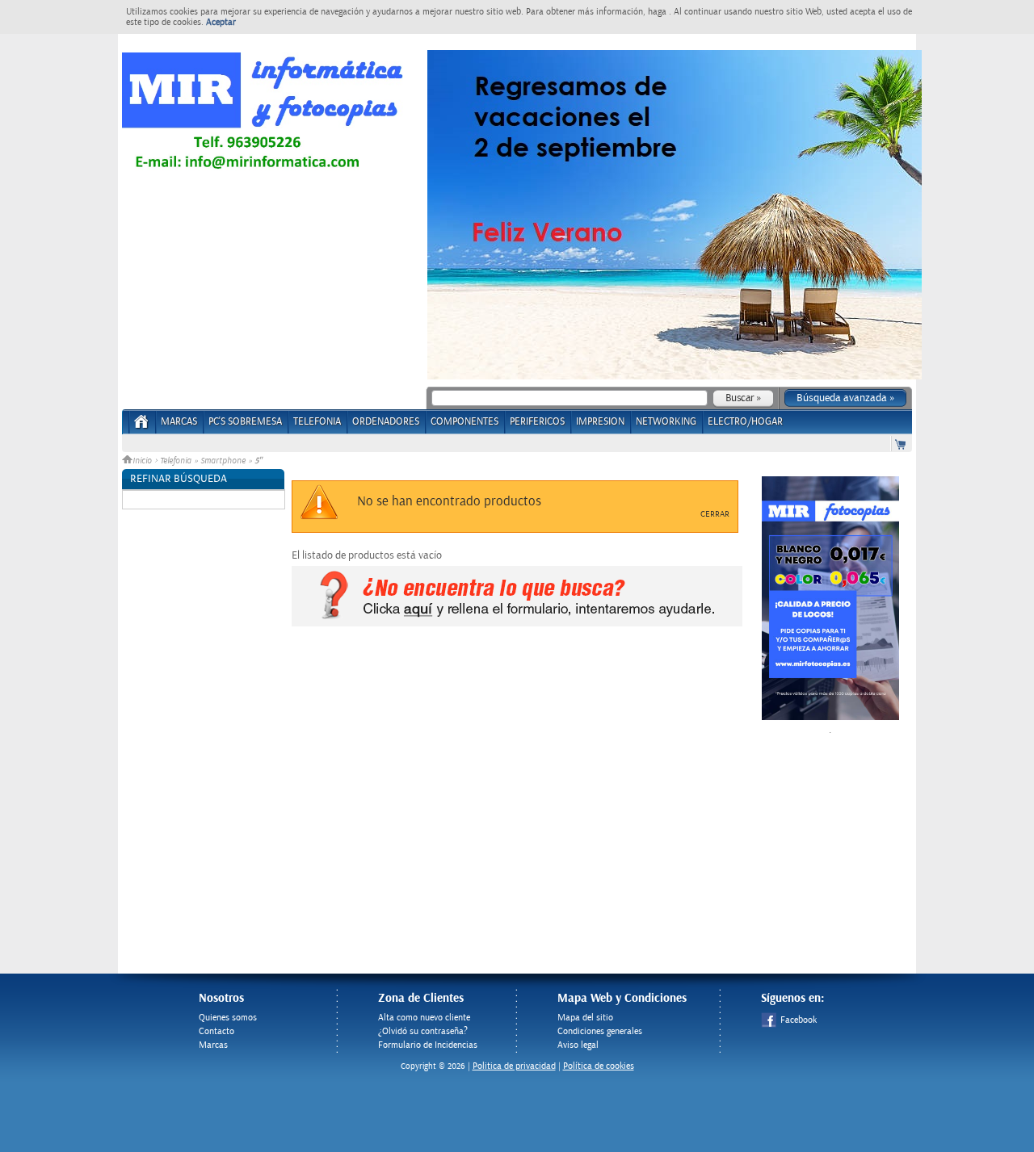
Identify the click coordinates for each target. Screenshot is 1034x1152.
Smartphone (223, 461)
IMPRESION (600, 422)
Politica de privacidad (514, 1066)
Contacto (216, 1031)
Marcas (179, 422)
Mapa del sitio (585, 1017)
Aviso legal (578, 1045)
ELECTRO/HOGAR (745, 422)
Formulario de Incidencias (427, 1045)
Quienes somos (228, 1017)
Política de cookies (598, 1066)
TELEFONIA (317, 422)
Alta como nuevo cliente (424, 1017)
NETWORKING (666, 422)
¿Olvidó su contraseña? (423, 1031)
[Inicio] (141, 427)
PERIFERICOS (537, 422)
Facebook (798, 1020)
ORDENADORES (385, 422)
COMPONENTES (464, 422)
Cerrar (714, 514)
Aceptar (221, 22)
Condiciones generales (599, 1031)
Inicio (143, 461)
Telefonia (175, 461)
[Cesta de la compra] (901, 443)
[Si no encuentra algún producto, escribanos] (517, 623)
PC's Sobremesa (245, 422)
